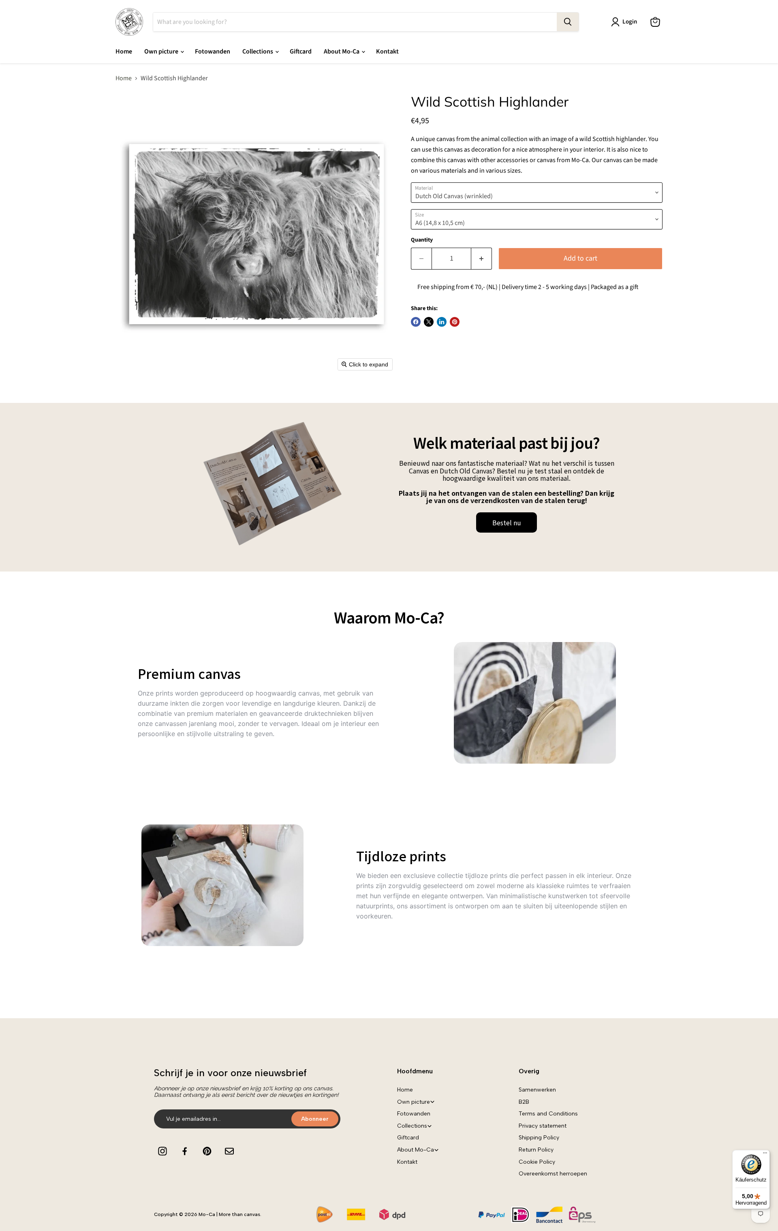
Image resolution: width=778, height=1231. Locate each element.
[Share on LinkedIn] (442, 322)
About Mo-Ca (342, 51)
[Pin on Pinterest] (455, 322)
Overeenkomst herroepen (553, 1173)
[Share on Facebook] (416, 322)
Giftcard (301, 51)
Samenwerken (537, 1089)
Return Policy (536, 1149)
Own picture (162, 51)
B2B (524, 1101)
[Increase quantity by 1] (481, 259)
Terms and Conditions (548, 1113)
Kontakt (387, 51)
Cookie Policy (537, 1161)
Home (123, 51)
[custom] (162, 1151)
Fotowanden (212, 51)
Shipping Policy (539, 1137)
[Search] (568, 22)
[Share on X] (429, 322)
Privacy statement (542, 1125)
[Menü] (765, 1155)
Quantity (422, 240)
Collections (258, 51)
